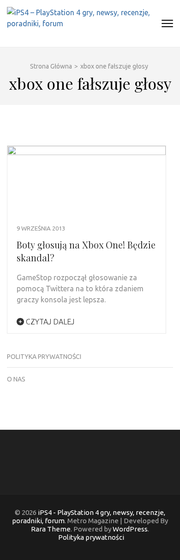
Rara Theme (51, 529)
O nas (16, 379)
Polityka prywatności (44, 356)
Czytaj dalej (49, 322)
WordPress (130, 529)
